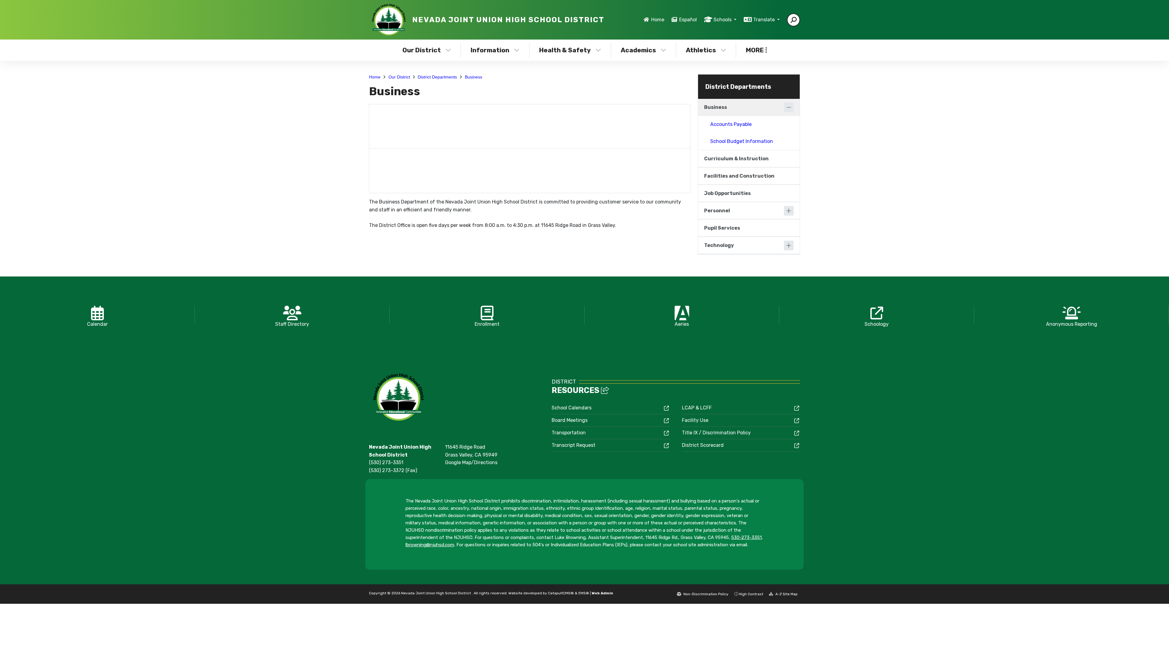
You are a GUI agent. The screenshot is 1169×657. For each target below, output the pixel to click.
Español (688, 20)
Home (657, 20)
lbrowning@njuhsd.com (429, 545)
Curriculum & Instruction (736, 159)
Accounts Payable (731, 124)
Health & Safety (565, 50)
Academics (638, 50)
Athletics (701, 50)
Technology (719, 245)
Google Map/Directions (471, 462)
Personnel (717, 211)
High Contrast (751, 594)
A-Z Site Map (786, 594)
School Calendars (572, 408)
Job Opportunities (727, 193)
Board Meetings (570, 420)
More (755, 50)
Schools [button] (723, 20)
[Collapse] (789, 107)
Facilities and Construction (739, 176)
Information (490, 50)
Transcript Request (573, 445)
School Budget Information (741, 141)
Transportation (569, 433)
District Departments (437, 77)
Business (473, 77)
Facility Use (695, 420)
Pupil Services (722, 228)
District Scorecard (703, 445)
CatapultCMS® (561, 593)
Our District (421, 50)
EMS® (583, 593)
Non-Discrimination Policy (705, 594)
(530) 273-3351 (386, 462)
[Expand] (789, 211)
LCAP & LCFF (697, 408)
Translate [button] (764, 20)
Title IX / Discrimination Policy (716, 433)
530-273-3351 (746, 537)
